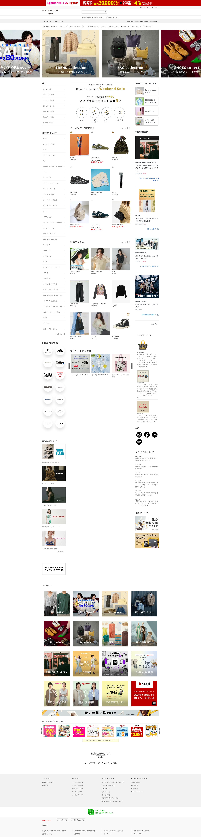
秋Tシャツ (63, 27)
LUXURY (45, 785)
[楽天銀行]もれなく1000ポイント (127, 7)
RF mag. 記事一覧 (153, 229)
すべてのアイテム (48, 123)
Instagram (134, 788)
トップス (46, 138)
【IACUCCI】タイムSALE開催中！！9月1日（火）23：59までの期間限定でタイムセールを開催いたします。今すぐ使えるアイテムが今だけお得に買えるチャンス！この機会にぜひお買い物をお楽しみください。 (147, 421)
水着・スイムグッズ (49, 234)
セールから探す (48, 89)
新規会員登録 (135, 782)
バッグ (45, 172)
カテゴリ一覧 (61, 334)
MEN (56, 21)
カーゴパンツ (125, 27)
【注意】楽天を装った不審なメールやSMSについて (100, 740)
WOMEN (47, 21)
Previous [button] (42, 53)
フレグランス (47, 278)
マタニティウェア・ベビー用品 (52, 222)
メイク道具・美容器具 (50, 284)
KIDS (62, 21)
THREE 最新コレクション (91, 27)
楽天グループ (144, 7)
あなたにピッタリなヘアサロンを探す (54, 831)
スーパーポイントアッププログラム (113, 782)
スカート (46, 161)
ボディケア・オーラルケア (51, 267)
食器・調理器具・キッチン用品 (52, 295)
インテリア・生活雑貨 (50, 301)
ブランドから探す (48, 95)
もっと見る (61, 551)
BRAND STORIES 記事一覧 (150, 315)
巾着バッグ (147, 27)
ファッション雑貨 (48, 194)
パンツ (45, 150)
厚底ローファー (113, 27)
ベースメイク (47, 250)
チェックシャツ (137, 27)
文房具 (45, 318)
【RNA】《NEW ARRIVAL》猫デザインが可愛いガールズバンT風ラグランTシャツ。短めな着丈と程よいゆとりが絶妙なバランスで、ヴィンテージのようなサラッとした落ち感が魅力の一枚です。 (147, 391)
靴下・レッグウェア (49, 189)
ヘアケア (46, 273)
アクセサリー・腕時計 (50, 200)
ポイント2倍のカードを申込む (113, 831)
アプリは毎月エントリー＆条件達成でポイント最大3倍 (141, 21)
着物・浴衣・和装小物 (50, 239)
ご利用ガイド (106, 788)
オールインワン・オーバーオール (53, 166)
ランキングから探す (49, 106)
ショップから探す (48, 100)
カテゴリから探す (48, 111)
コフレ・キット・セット (50, 290)
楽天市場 (154, 7)
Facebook (134, 785)
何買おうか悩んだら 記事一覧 (149, 266)
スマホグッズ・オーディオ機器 (52, 306)
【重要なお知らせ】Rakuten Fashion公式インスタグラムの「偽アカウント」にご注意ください (147, 503)
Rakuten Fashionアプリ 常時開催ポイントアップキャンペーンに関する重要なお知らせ (146, 485)
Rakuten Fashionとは (108, 785)
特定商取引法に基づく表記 (110, 798)
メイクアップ (47, 256)
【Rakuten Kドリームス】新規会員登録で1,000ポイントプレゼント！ (79, 825)
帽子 (44, 211)
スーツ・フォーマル (49, 228)
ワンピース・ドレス (49, 155)
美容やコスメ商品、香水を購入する (85, 831)
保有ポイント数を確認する (142, 831)
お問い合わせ (106, 792)
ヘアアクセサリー (48, 217)
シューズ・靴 (47, 178)
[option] (70, 53)
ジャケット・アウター (50, 144)
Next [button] (159, 53)
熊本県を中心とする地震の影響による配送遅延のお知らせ (100, 17)
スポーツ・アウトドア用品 (51, 312)
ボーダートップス (75, 27)
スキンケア (46, 245)
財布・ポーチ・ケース (50, 206)
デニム (104, 27)
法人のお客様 (106, 795)
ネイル (45, 262)
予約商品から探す (48, 117)
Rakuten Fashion (60, 12)
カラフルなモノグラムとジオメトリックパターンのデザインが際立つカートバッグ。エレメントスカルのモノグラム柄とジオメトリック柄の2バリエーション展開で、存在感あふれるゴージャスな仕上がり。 (147, 360)
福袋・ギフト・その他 (50, 329)
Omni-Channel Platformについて (112, 801)
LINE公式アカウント (137, 791)
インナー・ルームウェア (50, 183)
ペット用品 (46, 323)
